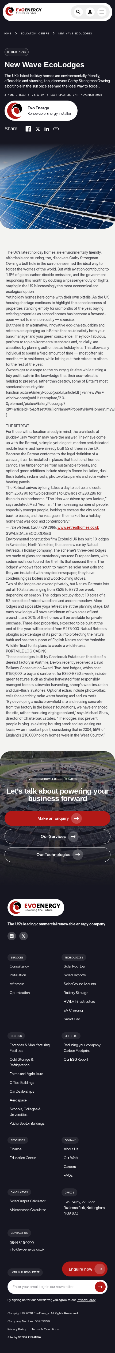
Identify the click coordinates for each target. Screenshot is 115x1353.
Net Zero (71, 1036)
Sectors (16, 1036)
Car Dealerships (22, 1091)
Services (17, 957)
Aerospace (18, 1100)
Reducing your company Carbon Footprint (82, 1048)
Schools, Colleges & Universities (25, 1112)
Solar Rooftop (74, 966)
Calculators (19, 1192)
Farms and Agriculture (26, 1074)
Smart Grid (72, 1019)
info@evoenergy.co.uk (27, 1249)
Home (8, 33)
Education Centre (35, 33)
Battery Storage (76, 993)
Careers (70, 1167)
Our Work (71, 1158)
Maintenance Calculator (28, 1210)
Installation (18, 975)
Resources (18, 1140)
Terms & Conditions (45, 1329)
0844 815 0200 (22, 1243)
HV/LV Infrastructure (79, 1002)
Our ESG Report (76, 1059)
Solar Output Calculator (27, 1201)
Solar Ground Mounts (80, 984)
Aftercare (17, 984)
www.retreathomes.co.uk (78, 528)
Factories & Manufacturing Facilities (30, 1048)
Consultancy (19, 966)
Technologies (74, 957)
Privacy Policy (86, 1300)
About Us (71, 1149)
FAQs (68, 1175)
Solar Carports (75, 975)
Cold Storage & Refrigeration (21, 1062)
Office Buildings (22, 1083)
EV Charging (73, 1010)
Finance (16, 1149)
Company (70, 1140)
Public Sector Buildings (27, 1123)
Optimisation (20, 993)
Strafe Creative (29, 1337)
